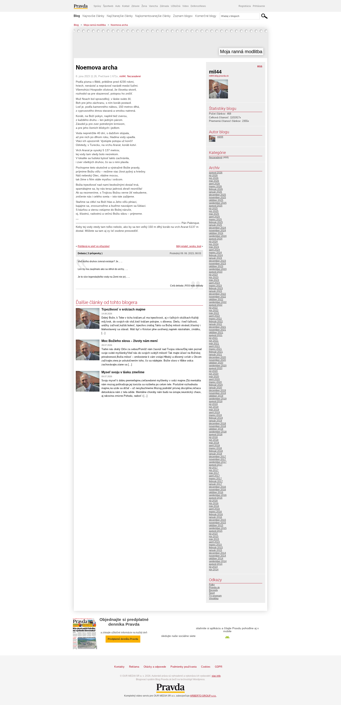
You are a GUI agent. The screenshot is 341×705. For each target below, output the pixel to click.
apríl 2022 (214, 316)
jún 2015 (213, 536)
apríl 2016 (214, 509)
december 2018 (217, 423)
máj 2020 (214, 376)
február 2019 (216, 418)
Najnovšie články (93, 16)
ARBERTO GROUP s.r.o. (203, 695)
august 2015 (215, 531)
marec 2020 (215, 382)
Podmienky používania (183, 666)
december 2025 (217, 194)
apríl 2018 (214, 445)
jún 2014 (213, 569)
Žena (144, 6)
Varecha (153, 6)
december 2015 (217, 520)
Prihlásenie (259, 6)
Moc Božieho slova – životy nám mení (129, 341)
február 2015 (216, 547)
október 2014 (216, 558)
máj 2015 (214, 539)
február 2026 (216, 189)
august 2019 (215, 401)
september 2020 (218, 365)
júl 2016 (213, 500)
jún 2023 (213, 277)
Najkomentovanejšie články (152, 16)
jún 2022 (213, 310)
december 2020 (217, 357)
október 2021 (216, 332)
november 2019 (217, 393)
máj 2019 (214, 409)
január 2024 (215, 258)
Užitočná (175, 6)
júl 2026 (213, 175)
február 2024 (216, 255)
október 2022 (216, 299)
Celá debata (176, 285)
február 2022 (216, 321)
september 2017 (218, 462)
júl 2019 (213, 404)
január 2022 (215, 324)
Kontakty (119, 666)
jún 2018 (213, 440)
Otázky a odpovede (155, 666)
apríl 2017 (214, 475)
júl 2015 (213, 533)
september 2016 (218, 495)
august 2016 (215, 498)
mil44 (122, 76)
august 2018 (215, 434)
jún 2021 (213, 340)
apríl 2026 (214, 183)
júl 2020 (213, 371)
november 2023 (217, 263)
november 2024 (217, 230)
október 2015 (216, 525)
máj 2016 (214, 506)
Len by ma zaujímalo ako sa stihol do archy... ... (103, 269)
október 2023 (216, 266)
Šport (212, 593)
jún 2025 (213, 211)
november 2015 (217, 522)
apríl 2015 (214, 542)
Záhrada (164, 6)
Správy (97, 6)
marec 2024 (215, 252)
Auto (117, 6)
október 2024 (216, 233)
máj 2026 (214, 181)
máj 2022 (214, 313)
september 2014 (218, 561)
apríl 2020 (214, 379)
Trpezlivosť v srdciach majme (123, 309)
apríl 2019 (214, 412)
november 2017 (217, 459)
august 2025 (215, 205)
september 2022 (218, 302)
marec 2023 (215, 285)
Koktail (125, 6)
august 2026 (215, 172)
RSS (259, 66)
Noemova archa (119, 25)
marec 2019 (215, 415)
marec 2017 (215, 478)
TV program (215, 595)
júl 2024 (213, 241)
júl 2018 (213, 437)
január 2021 (215, 354)
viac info (216, 675)
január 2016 (215, 517)
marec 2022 (215, 318)
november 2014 (217, 555)
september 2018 (218, 431)
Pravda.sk (214, 587)
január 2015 (215, 550)
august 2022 (215, 305)
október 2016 (216, 492)
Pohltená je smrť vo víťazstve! (94, 246)
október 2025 (216, 200)
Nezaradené (134, 76)
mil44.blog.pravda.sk (219, 76)
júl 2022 (213, 307)
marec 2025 (215, 219)
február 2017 (216, 481)
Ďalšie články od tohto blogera (106, 302)
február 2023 (216, 288)
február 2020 (216, 385)
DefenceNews (198, 6)
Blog (77, 16)
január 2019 (215, 420)
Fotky (212, 584)
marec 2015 (215, 544)
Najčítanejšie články (120, 16)
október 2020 (216, 362)
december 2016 (217, 486)
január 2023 (215, 291)
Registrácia (245, 6)
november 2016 (217, 489)
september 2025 (218, 203)
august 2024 (215, 238)
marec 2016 (215, 511)
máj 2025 (214, 214)
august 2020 (215, 368)
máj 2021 (214, 343)
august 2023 (215, 272)
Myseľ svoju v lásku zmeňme (122, 372)
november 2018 (217, 426)
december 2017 (217, 456)
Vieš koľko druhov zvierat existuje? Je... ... (100, 261)
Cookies (205, 666)
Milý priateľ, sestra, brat (188, 246)
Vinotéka (213, 598)
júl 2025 (213, 208)
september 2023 (218, 269)
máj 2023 (214, 280)
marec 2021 (215, 349)
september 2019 (218, 398)
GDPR (218, 666)
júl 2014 (213, 566)
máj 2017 (214, 473)
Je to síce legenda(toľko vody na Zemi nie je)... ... (104, 276)
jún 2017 (213, 470)
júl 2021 (213, 338)
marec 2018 (215, 448)
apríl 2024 (214, 249)
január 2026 (215, 192)
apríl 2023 (214, 283)
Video (185, 6)
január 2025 (215, 225)
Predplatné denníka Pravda (123, 639)
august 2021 (215, 335)
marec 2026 (215, 186)
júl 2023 (213, 274)
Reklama (134, 666)
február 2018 (216, 451)
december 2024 (217, 227)
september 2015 (218, 528)
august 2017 (215, 464)
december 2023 (217, 260)
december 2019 (217, 390)
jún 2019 (213, 407)
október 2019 (216, 396)
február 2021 (216, 351)
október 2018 (216, 429)
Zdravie (135, 6)
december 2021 (217, 327)
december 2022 (217, 294)
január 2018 (215, 453)
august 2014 (215, 564)
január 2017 (215, 484)
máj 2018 (214, 442)
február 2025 (216, 222)
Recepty (213, 590)
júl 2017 (213, 467)
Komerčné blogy (205, 16)
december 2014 (217, 553)
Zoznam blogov (183, 16)
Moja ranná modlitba (95, 25)
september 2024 (218, 236)
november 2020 (217, 360)
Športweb (108, 6)
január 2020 (215, 387)
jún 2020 (213, 373)
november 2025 (217, 197)
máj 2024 (214, 247)
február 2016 (216, 514)
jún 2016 (213, 503)
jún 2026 (213, 178)
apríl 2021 (214, 346)
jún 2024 (213, 244)
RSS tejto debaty (194, 285)
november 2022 (217, 296)
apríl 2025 (214, 216)
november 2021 (217, 329)
